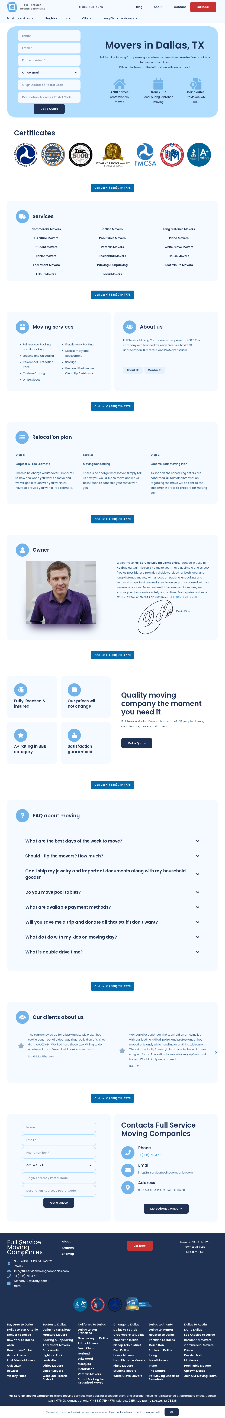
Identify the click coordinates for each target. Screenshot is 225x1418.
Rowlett (12, 1371)
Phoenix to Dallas (125, 1340)
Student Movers (46, 247)
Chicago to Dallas (126, 1324)
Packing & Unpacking (112, 265)
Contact (68, 1248)
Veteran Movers (112, 247)
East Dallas (121, 1350)
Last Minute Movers (179, 265)
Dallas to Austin (195, 1324)
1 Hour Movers (46, 274)
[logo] (26, 7)
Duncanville (51, 1350)
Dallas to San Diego (57, 1330)
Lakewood (85, 1359)
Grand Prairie (16, 1355)
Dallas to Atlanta (161, 1324)
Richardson (86, 1369)
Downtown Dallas (19, 1350)
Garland (84, 1354)
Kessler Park (193, 1355)
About (66, 1241)
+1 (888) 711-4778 (91, 7)
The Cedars (157, 1371)
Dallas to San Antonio (22, 1330)
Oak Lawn (14, 1366)
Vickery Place (16, 1376)
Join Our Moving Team (200, 1376)
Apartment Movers (46, 265)
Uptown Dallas (194, 1371)
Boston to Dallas (54, 1324)
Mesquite (84, 1364)
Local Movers (112, 274)
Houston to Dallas (162, 1335)
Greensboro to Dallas (128, 1335)
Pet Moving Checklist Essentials (164, 1377)
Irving (153, 1355)
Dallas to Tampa (161, 1330)
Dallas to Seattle (125, 1330)
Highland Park (52, 1355)
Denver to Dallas (19, 1335)
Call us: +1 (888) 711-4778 (112, 188)
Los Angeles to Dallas (199, 1335)
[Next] (216, 1053)
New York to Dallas (20, 1340)
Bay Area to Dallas (20, 1324)
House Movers (179, 256)
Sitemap (68, 1254)
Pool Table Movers (112, 238)
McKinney (191, 1360)
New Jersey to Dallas (93, 1338)
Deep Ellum (86, 1348)
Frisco (188, 1350)
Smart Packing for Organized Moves (91, 1381)
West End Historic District (55, 1377)
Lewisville (49, 1360)
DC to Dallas (193, 1330)
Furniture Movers (46, 238)
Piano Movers (179, 238)
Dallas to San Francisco (87, 1331)
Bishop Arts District (127, 1345)
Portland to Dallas (162, 1340)
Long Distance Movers (179, 229)
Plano (153, 1366)
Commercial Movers (46, 229)
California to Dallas (92, 1324)
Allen (10, 1345)
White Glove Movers (179, 247)
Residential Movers (112, 256)
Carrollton (156, 1345)
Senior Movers (46, 256)
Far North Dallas (160, 1350)
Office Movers (112, 229)
